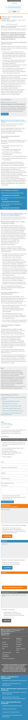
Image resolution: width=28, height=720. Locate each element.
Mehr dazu (7, 620)
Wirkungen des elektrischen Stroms (11, 401)
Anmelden (14, 3)
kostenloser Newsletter (14, 1)
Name (2, 462)
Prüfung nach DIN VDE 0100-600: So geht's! (12, 410)
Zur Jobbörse (7, 567)
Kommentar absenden (7, 502)
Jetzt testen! (5, 114)
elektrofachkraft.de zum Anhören (13, 587)
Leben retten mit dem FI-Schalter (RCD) (11, 406)
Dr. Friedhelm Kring (6, 423)
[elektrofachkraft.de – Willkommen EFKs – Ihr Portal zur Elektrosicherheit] (14, 7)
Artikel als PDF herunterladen (8, 21)
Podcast (4, 573)
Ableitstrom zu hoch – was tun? (9, 403)
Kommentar (4, 485)
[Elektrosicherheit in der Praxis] (9, 102)
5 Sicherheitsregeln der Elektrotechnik (11, 408)
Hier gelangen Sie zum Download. (11, 195)
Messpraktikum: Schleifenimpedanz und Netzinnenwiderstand (11, 413)
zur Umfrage (7, 536)
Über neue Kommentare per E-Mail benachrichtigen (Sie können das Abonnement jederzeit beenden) (14, 497)
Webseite (3, 473)
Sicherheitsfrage (5, 478)
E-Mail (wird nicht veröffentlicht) (9, 467)
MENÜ (14, 11)
